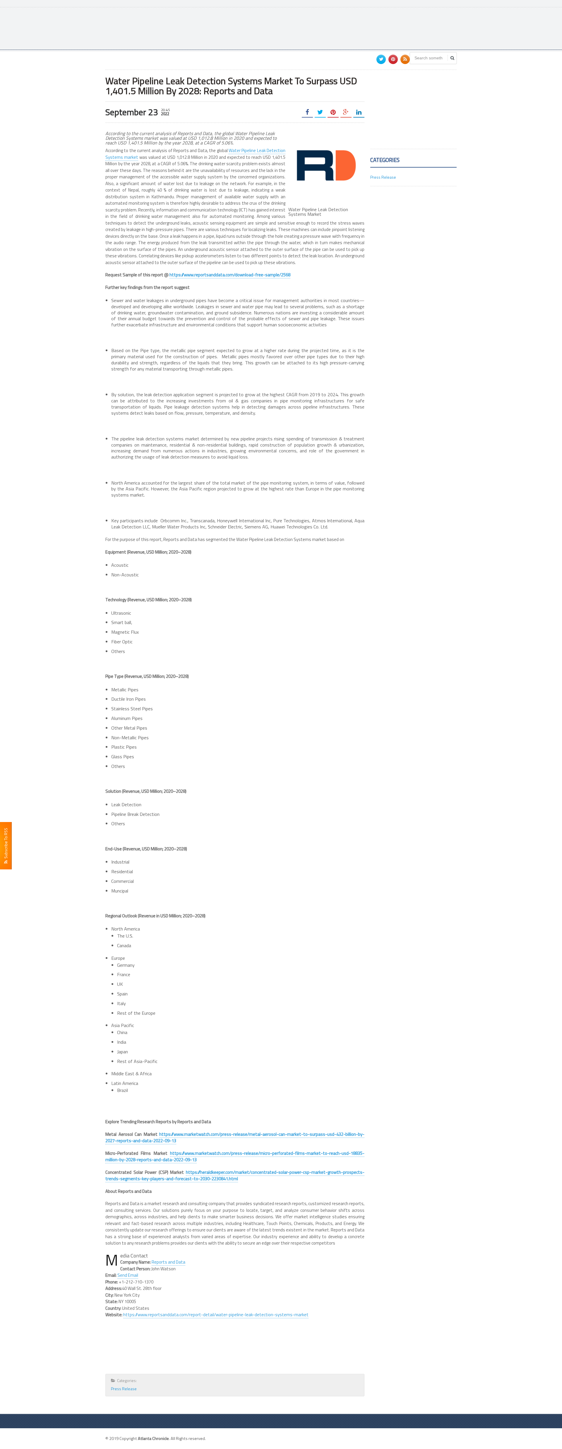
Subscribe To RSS (6, 844)
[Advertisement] (350, 28)
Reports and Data (168, 1262)
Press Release (124, 1389)
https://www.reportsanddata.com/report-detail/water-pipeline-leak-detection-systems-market (216, 1314)
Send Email (127, 1275)
